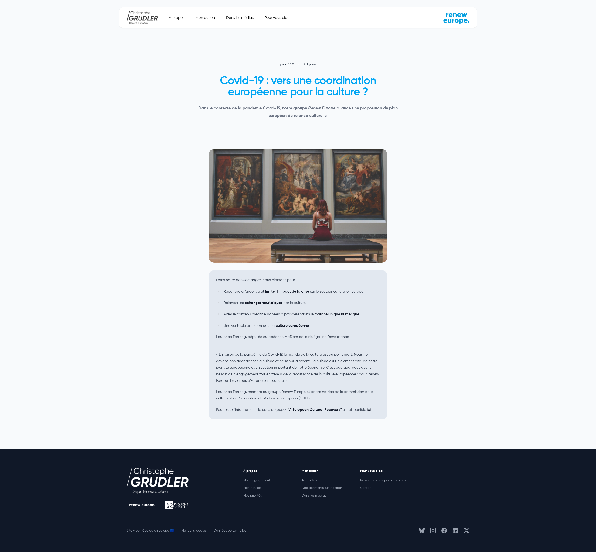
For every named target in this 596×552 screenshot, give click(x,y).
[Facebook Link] (444, 530)
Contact (366, 488)
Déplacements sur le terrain (322, 488)
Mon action (205, 17)
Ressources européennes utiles (383, 480)
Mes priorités (252, 495)
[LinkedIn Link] (455, 530)
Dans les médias (240, 17)
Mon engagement (256, 480)
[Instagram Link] (433, 530)
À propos (176, 17)
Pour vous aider (278, 17)
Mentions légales (193, 530)
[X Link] (466, 530)
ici (369, 409)
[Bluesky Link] (422, 530)
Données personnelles (230, 530)
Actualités (309, 480)
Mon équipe (252, 488)
